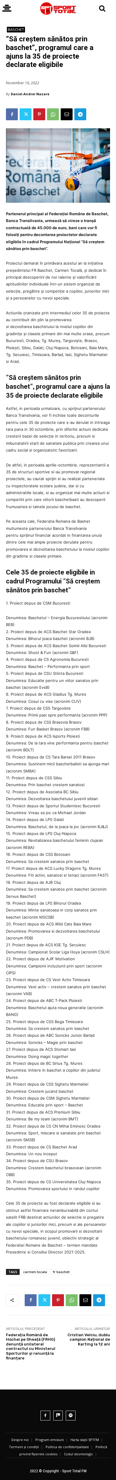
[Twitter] (26, 114)
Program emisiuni (49, 1439)
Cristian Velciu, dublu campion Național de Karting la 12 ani (89, 1339)
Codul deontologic (78, 1454)
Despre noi (20, 1439)
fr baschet (61, 1272)
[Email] (67, 114)
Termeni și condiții (24, 1447)
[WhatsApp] (53, 114)
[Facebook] (12, 114)
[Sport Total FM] (58, 8)
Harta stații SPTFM (84, 1439)
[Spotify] (71, 1415)
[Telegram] (80, 114)
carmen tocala (35, 1272)
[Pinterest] (39, 114)
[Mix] (58, 1415)
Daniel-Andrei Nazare (30, 94)
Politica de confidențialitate (67, 1447)
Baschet (16, 29)
